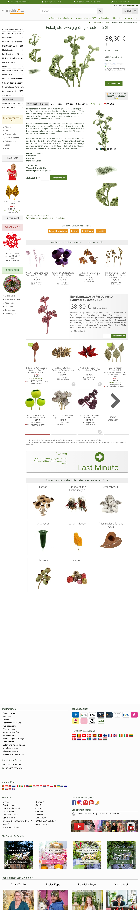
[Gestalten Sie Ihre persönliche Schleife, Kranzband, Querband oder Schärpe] (19, 855)
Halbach (39, 808)
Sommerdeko (10, 134)
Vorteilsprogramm (10, 748)
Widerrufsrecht (9, 729)
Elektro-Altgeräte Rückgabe (14, 739)
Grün (75, 231)
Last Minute (131, 18)
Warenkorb (120, 5)
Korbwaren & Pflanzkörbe (12, 70)
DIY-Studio (10, 108)
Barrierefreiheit (9, 742)
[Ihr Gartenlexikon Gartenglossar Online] (121, 855)
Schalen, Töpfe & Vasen (12, 83)
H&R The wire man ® (11, 808)
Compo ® (40, 802)
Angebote (97, 104)
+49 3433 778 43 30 (13, 768)
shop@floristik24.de (12, 764)
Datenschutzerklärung (12, 723)
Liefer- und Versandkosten (14, 745)
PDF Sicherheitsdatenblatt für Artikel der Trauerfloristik (46, 218)
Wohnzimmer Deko (12, 299)
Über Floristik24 (9, 713)
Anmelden (133, 5)
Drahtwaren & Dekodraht (12, 46)
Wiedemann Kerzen (11, 827)
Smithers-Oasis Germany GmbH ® (17, 821)
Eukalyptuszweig (59, 231)
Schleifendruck (9, 818)
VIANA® (6, 824)
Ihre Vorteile (83, 104)
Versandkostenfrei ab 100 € (19, 2)
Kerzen (5, 66)
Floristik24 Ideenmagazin (13, 754)
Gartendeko (9, 310)
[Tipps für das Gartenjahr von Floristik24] (53, 855)
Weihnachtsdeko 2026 (11, 103)
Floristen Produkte (10, 805)
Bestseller (104, 18)
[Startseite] (89, 22)
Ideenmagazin (10, 314)
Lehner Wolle (8, 811)
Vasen (7, 145)
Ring (6, 148)
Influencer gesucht (10, 751)
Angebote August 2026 (86, 18)
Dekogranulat (10, 141)
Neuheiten (117, 18)
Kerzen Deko (9, 296)
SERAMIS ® (41, 818)
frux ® (38, 805)
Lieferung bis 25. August (54, 2)
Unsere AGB (8, 720)
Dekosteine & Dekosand (12, 42)
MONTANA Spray (10, 815)
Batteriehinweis (9, 735)
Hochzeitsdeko (8, 62)
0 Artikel (127, 11)
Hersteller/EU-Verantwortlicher (38, 216)
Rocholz (39, 815)
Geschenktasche (11, 138)
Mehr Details (57, 104)
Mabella (39, 811)
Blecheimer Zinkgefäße (11, 33)
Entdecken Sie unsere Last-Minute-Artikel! (12, 257)
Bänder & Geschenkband (12, 29)
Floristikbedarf (8, 50)
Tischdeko (8, 306)
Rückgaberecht (9, 726)
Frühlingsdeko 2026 (10, 54)
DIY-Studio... (111, 104)
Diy (6, 130)
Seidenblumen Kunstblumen (13, 87)
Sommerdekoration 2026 (61, 18)
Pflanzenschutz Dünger (11, 79)
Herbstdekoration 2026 (12, 58)
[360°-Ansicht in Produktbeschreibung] (74, 384)
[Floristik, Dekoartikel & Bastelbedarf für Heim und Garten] (15, 11)
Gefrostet (88, 231)
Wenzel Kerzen (42, 824)
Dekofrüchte (7, 38)
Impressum (7, 716)
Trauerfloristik (96, 22)
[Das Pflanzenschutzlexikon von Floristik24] (87, 855)
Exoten (106, 22)
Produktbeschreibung (39, 104)
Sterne (7, 127)
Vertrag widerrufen (11, 732)
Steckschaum (7, 95)
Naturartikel (7, 75)
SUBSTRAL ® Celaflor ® (46, 821)
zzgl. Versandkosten (52, 440)
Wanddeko (9, 303)
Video (70, 104)
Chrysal (6, 802)
